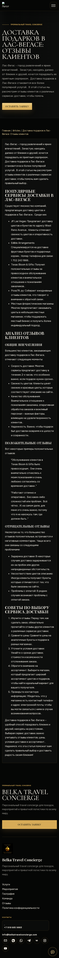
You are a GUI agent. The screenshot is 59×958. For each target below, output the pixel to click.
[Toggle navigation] (53, 5)
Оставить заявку (17, 106)
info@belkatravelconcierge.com (19, 934)
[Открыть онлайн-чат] (52, 951)
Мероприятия (10, 889)
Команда (7, 898)
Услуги (6, 884)
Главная (6, 130)
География (8, 893)
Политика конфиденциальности (20, 908)
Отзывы (6, 903)
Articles (16, 130)
